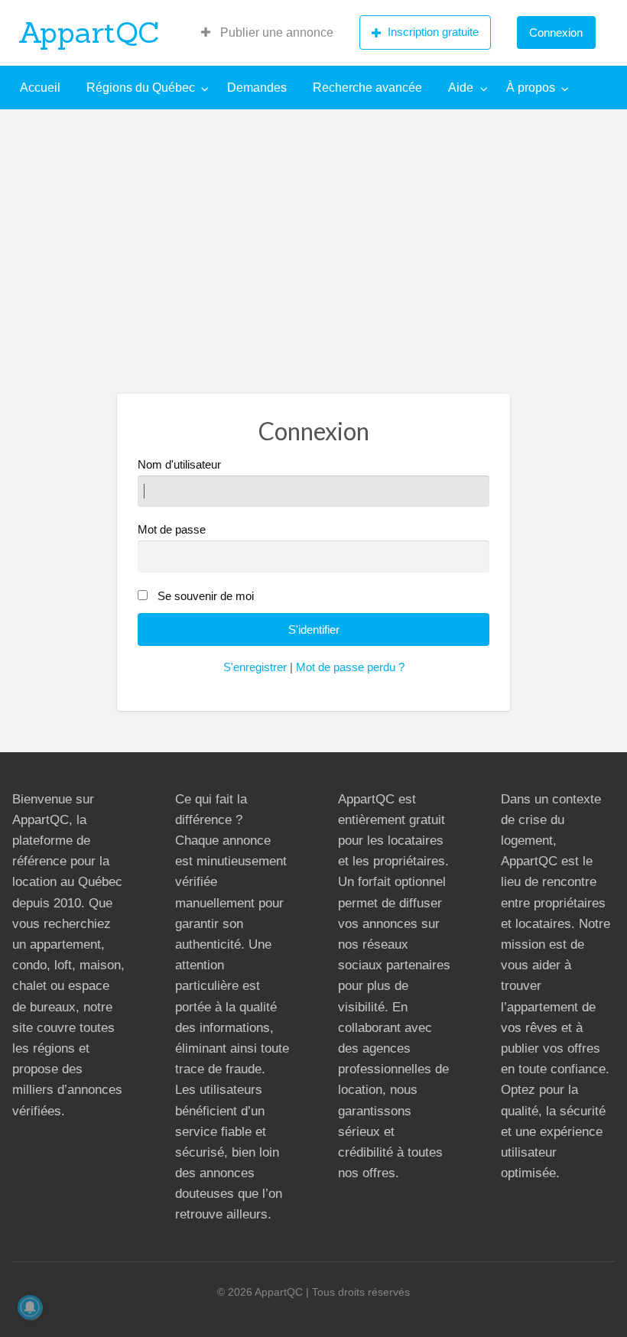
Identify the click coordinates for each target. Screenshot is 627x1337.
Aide (460, 87)
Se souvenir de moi (206, 596)
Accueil (40, 87)
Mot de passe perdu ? (350, 667)
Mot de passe (172, 530)
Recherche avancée (367, 87)
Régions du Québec (140, 87)
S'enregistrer (255, 667)
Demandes (257, 87)
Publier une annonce (275, 32)
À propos (530, 87)
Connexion (556, 32)
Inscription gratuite (433, 31)
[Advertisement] (313, 224)
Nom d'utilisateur (179, 465)
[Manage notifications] (30, 1307)
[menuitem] (267, 33)
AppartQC (89, 32)
